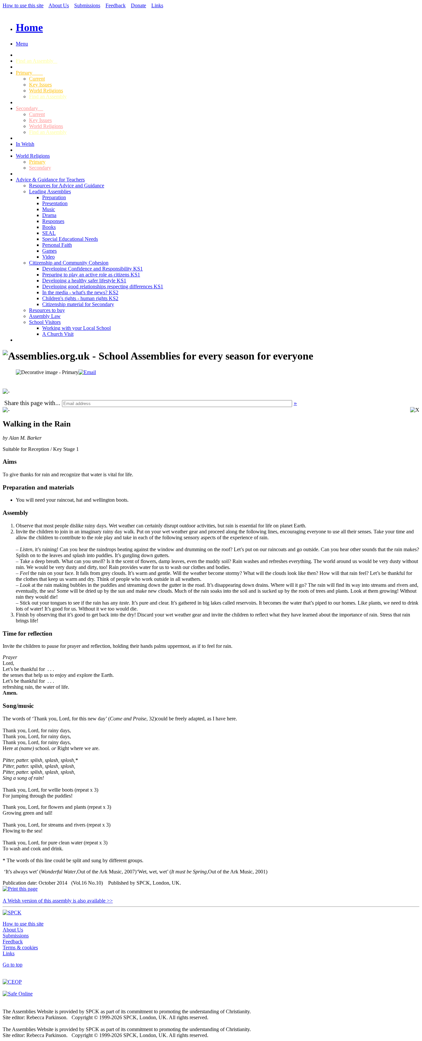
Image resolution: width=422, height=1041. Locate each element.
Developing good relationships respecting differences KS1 (102, 286)
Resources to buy (47, 310)
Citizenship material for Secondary (78, 304)
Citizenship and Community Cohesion (68, 263)
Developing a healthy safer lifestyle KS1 (84, 280)
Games (49, 251)
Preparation (54, 197)
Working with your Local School (76, 328)
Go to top (12, 964)
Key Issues (40, 84)
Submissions (87, 5)
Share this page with (29, 402)
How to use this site (23, 5)
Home (29, 27)
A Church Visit (58, 334)
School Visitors (45, 322)
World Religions (46, 90)
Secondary (29, 108)
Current (37, 78)
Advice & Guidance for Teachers (50, 179)
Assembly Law (45, 316)
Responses (53, 221)
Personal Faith (57, 245)
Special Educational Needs (70, 239)
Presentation (55, 203)
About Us (58, 5)
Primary (29, 73)
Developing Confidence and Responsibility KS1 (92, 268)
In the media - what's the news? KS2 (80, 292)
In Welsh (25, 144)
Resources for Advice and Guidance (66, 185)
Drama (49, 215)
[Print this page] (20, 889)
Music (48, 209)
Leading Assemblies (50, 191)
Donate (138, 5)
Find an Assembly (36, 61)
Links (157, 5)
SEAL (49, 233)
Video (48, 257)
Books (49, 227)
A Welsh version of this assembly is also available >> (58, 900)
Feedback (116, 5)
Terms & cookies (20, 947)
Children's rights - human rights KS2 (80, 298)
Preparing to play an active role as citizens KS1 (91, 274)
